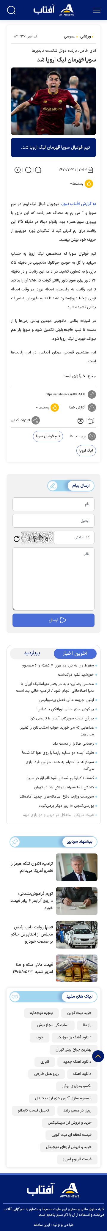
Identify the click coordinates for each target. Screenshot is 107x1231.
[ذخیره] (91, 420)
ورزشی (85, 37)
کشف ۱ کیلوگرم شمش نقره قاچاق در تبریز (60, 778)
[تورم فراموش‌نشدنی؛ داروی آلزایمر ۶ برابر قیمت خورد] (75, 900)
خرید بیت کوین (79, 1013)
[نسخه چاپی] (80, 420)
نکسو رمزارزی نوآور (77, 1086)
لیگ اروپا (86, 451)
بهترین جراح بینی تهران (74, 1050)
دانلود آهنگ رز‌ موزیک (75, 1037)
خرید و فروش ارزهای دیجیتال (69, 1147)
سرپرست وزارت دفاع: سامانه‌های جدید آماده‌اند (57, 797)
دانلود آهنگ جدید (77, 1062)
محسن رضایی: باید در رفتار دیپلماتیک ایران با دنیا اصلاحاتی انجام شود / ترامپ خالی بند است (55, 687)
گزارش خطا (77, 407)
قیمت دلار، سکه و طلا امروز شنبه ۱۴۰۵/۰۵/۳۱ (33, 968)
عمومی (69, 37)
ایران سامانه (42, 1225)
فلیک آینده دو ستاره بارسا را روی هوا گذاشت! (58, 753)
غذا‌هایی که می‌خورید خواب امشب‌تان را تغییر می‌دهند (57, 731)
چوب (39, 1037)
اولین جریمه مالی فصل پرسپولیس (66, 700)
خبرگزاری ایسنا (74, 376)
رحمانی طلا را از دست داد (73, 744)
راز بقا (87, 1025)
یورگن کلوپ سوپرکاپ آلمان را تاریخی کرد (62, 718)
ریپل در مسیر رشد (77, 1111)
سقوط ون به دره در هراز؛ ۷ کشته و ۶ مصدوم (58, 666)
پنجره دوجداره (41, 1013)
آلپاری (44, 1062)
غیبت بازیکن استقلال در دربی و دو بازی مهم (58, 815)
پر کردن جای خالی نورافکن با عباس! (65, 709)
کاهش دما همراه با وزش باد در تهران (64, 787)
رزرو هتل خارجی (46, 1074)
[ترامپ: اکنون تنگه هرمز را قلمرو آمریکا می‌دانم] (75, 867)
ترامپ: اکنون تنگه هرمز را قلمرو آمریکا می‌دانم (32, 867)
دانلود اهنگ (82, 1074)
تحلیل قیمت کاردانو (33, 1111)
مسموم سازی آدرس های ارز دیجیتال (63, 1098)
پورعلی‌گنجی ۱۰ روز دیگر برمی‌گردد (66, 806)
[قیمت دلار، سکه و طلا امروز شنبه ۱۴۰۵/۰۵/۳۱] (75, 968)
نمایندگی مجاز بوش (53, 1025)
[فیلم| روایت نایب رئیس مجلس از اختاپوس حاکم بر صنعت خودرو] (75, 934)
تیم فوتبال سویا (48, 436)
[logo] (54, 9)
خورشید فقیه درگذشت (76, 675)
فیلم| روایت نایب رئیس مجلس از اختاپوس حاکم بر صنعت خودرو (32, 934)
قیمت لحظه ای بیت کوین (71, 1135)
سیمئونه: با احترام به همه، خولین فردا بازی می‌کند (60, 765)
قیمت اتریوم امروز (77, 1159)
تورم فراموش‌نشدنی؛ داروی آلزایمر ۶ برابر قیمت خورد (31, 901)
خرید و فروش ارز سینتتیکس (70, 1123)
